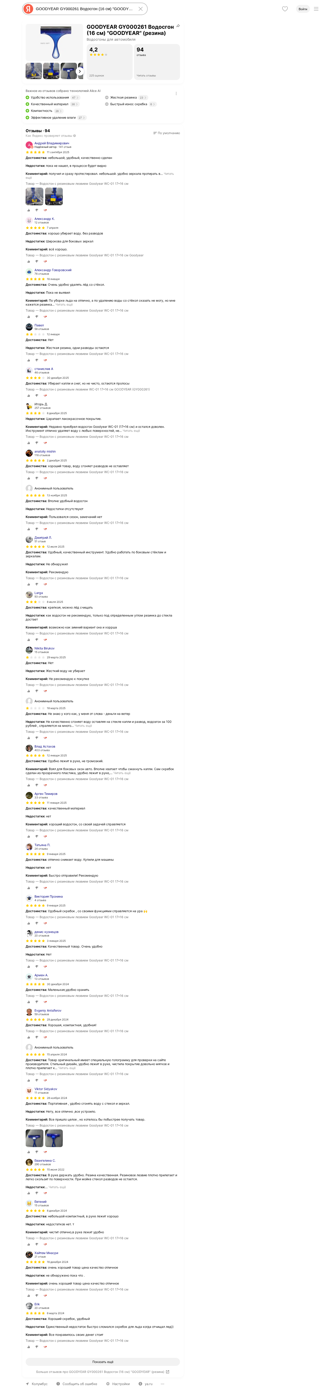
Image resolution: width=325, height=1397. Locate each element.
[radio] (29, 210)
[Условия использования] (176, 93)
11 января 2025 (57, 802)
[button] (34, 71)
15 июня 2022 (55, 1169)
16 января (53, 279)
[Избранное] (285, 9)
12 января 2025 (57, 755)
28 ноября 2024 (57, 1098)
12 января (53, 334)
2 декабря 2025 (57, 460)
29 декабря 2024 (58, 1019)
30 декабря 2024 (58, 984)
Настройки (121, 1384)
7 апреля (52, 227)
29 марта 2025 (56, 657)
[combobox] (84, 9)
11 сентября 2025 (58, 152)
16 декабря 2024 (57, 1262)
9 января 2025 (56, 854)
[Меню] (316, 8)
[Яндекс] (28, 9)
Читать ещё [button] (64, 304)
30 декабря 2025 (58, 377)
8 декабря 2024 (57, 1210)
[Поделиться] (178, 25)
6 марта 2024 (55, 1313)
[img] (35, 152)
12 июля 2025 (55, 546)
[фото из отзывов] (34, 197)
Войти (303, 9)
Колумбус (40, 1384)
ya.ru (149, 1384)
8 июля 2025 (55, 601)
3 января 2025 (56, 940)
